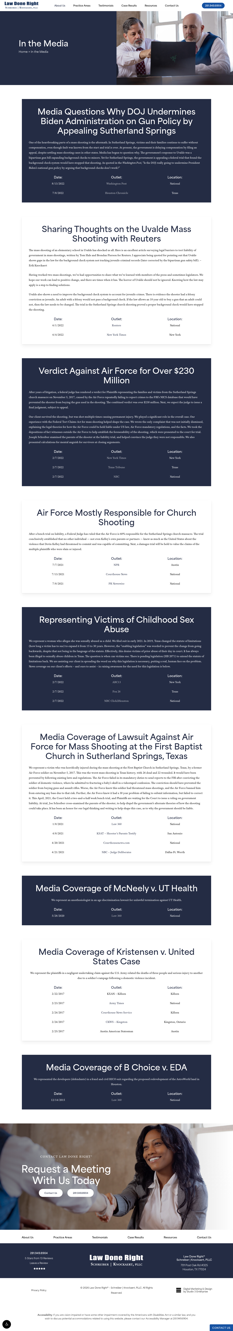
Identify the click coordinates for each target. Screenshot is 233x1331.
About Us (27, 1237)
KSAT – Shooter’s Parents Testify (116, 833)
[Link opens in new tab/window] (194, 1290)
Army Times (116, 1003)
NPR (116, 565)
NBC (116, 476)
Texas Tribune (116, 467)
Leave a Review (39, 1263)
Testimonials (100, 1237)
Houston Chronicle (116, 193)
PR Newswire (116, 583)
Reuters (116, 325)
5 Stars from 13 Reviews (39, 1258)
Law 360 (117, 824)
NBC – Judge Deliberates (116, 852)
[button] (6, 1324)
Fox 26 (116, 691)
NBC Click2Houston (116, 701)
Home (23, 51)
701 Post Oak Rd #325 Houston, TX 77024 (194, 1267)
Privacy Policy (38, 1290)
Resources (170, 1237)
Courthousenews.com (116, 843)
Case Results (136, 1237)
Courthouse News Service (116, 1012)
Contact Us (204, 1237)
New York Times (116, 334)
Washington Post (116, 183)
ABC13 (116, 682)
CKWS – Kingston (116, 1022)
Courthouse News (116, 574)
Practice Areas (62, 1237)
